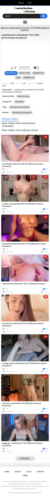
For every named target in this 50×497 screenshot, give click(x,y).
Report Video (24, 73)
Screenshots (38, 73)
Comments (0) (28, 78)
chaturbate (19, 102)
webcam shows (23, 96)
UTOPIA (37, 28)
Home (6, 472)
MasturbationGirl (22, 493)
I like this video (12, 68)
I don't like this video (15, 68)
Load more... (25, 458)
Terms (25, 476)
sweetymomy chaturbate (19, 107)
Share (18, 78)
